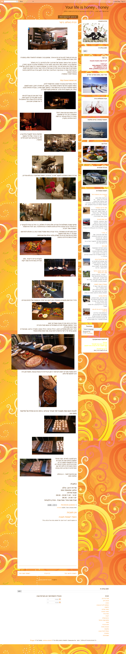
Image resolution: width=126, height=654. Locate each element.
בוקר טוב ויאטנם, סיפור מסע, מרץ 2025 (100, 271)
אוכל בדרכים (105, 598)
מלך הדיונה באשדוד (101, 207)
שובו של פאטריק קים (101, 259)
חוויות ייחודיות (105, 611)
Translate (90, 333)
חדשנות (107, 607)
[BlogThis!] (54, 505)
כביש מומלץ (105, 618)
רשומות (57, 599)
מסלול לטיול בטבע (104, 631)
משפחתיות (106, 635)
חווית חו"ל (106, 613)
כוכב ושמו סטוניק (102, 219)
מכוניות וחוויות (105, 627)
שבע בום (104, 246)
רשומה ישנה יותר (24, 573)
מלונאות (106, 629)
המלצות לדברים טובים (103, 605)
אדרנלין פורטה (103, 296)
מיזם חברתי (105, 624)
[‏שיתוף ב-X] (52, 505)
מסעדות (59, 507)
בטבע (107, 603)
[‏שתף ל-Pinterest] (48, 505)
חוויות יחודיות (105, 609)
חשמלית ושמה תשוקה (100, 284)
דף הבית (47, 573)
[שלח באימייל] (56, 505)
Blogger (32, 640)
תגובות (57, 602)
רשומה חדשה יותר (70, 573)
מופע (107, 622)
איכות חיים (106, 600)
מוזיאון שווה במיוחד (104, 620)
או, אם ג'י (104, 232)
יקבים (107, 616)
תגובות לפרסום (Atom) (45, 580)
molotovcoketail (47, 640)
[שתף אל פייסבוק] (50, 505)
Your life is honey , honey (87, 7)
